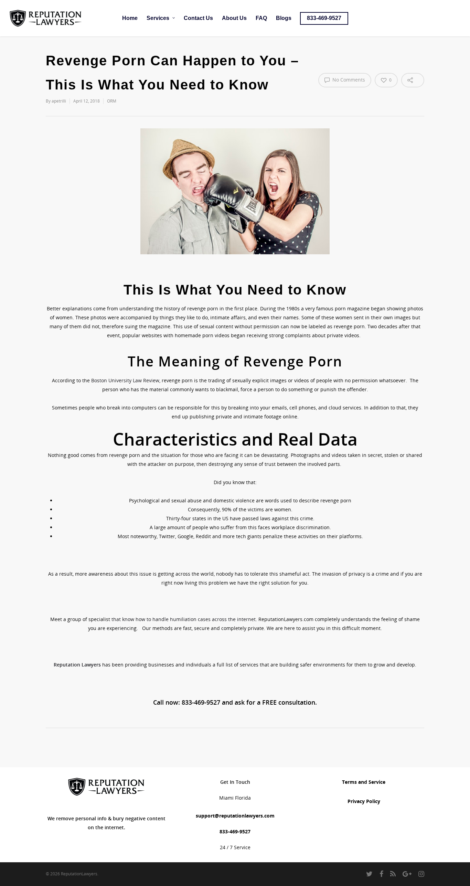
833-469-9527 (324, 18)
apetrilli (59, 101)
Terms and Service (363, 782)
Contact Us (198, 18)
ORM (111, 101)
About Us (234, 18)
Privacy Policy (364, 801)
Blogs (283, 18)
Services (158, 18)
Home (130, 18)
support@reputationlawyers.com (235, 815)
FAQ (261, 18)
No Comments (348, 79)
